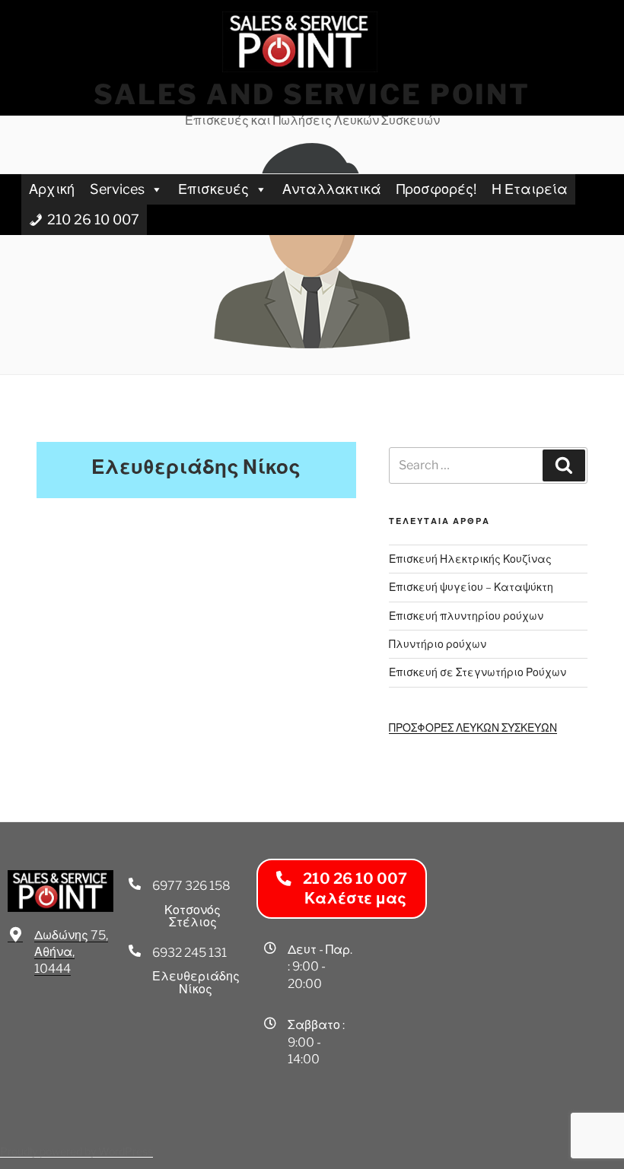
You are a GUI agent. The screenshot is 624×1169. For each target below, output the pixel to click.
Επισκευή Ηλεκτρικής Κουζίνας (470, 558)
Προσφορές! (436, 189)
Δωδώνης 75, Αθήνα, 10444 (71, 952)
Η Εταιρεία (530, 189)
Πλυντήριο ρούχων (437, 643)
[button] (341, 889)
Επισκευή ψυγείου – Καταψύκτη (471, 586)
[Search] (564, 465)
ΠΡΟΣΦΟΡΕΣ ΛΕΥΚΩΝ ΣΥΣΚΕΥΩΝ (473, 727)
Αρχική (52, 189)
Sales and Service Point (312, 94)
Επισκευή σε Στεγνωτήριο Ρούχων (477, 672)
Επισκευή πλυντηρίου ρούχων (466, 615)
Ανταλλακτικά (331, 189)
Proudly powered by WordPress (76, 1151)
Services (117, 189)
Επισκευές (213, 189)
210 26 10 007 (93, 219)
